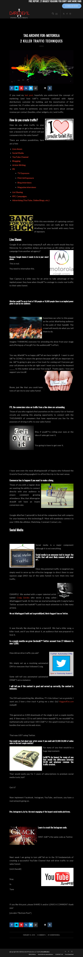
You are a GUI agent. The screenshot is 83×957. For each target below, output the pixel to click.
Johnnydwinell (55, 935)
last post (29, 95)
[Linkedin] (31, 88)
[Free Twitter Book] (16, 88)
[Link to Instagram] (70, 13)
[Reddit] (35, 88)
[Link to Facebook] (67, 13)
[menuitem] (52, 13)
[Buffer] (45, 88)
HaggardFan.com (66, 701)
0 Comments (41, 935)
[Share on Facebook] (12, 88)
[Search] (52, 13)
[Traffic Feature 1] (41, 67)
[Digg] (26, 88)
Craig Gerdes (23, 597)
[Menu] (56, 14)
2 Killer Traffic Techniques (41, 40)
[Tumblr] (50, 88)
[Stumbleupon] (40, 87)
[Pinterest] (21, 88)
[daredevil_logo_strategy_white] (20, 13)
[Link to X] (63, 13)
